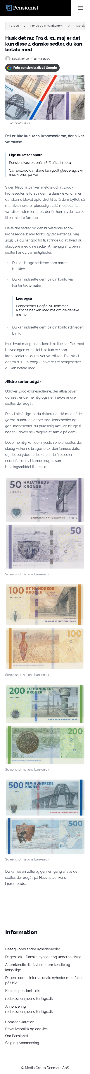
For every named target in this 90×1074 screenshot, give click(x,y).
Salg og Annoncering (22, 1043)
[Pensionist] (38, 8)
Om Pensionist (16, 1036)
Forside (14, 25)
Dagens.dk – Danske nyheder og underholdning (43, 957)
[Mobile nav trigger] (80, 7)
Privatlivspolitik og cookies (26, 1029)
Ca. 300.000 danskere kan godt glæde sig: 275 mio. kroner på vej (46, 172)
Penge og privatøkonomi (46, 25)
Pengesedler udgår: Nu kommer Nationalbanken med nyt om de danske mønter (47, 310)
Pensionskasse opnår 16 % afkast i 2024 (40, 163)
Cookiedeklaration (19, 1022)
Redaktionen (20, 58)
